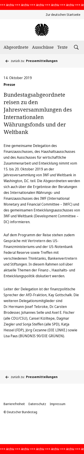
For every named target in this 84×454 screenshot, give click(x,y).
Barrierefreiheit (14, 404)
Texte (62, 47)
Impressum (57, 404)
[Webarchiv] (42, 30)
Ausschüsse (43, 47)
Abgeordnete (16, 47)
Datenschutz (37, 404)
